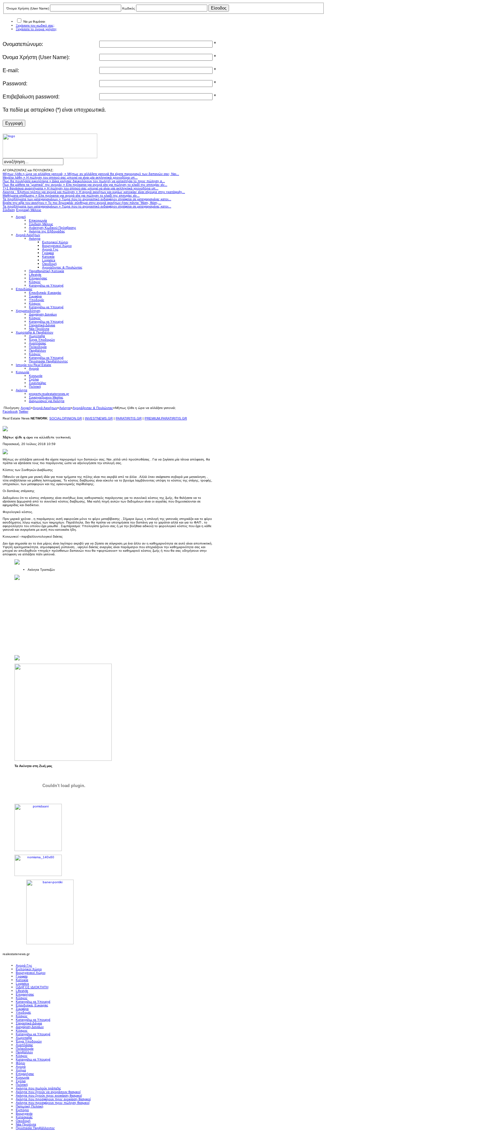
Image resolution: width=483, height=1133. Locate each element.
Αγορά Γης (24, 965)
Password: (15, 83)
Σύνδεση (9, 210)
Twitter (23, 411)
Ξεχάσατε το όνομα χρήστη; (36, 29)
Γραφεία (22, 976)
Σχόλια (21, 1081)
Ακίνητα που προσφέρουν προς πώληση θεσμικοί (52, 1102)
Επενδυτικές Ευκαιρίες (32, 1005)
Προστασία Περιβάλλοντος (35, 1128)
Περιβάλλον (24, 1052)
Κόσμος (22, 998)
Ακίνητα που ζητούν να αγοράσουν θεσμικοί (48, 1092)
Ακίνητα (65, 408)
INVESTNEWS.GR (99, 418)
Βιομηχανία (24, 1113)
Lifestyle (22, 991)
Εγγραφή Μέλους (28, 210)
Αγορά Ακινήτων (45, 408)
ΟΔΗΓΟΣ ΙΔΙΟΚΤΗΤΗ (32, 987)
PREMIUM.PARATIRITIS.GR (166, 418)
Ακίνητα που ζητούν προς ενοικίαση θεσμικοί (49, 1095)
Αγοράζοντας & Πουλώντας (93, 408)
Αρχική (26, 408)
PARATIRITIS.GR (129, 418)
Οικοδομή (23, 1120)
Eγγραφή (14, 123)
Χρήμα (21, 1070)
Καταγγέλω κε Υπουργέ (33, 1001)
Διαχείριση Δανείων (30, 1027)
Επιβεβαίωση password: (31, 96)
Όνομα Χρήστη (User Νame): (36, 57)
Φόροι (20, 1063)
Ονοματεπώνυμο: (23, 44)
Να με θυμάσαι (34, 21)
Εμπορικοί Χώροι (29, 969)
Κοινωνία (22, 1077)
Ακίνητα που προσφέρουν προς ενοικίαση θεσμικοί (53, 1099)
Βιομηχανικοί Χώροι (30, 972)
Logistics (22, 983)
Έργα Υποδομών (29, 1041)
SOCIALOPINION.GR (65, 418)
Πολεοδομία (25, 1048)
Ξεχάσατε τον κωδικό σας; (35, 25)
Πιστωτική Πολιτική (29, 1106)
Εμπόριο (22, 1110)
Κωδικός (128, 8)
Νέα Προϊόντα (26, 1124)
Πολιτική (22, 1084)
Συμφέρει (22, 1009)
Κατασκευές (24, 1117)
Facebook (10, 411)
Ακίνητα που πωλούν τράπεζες (38, 1088)
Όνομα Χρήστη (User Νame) (28, 8)
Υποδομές (23, 1012)
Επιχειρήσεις (25, 994)
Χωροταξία (24, 1037)
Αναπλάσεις (24, 1045)
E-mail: (11, 70)
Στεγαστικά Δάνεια (29, 1023)
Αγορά (21, 1066)
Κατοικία (22, 980)
